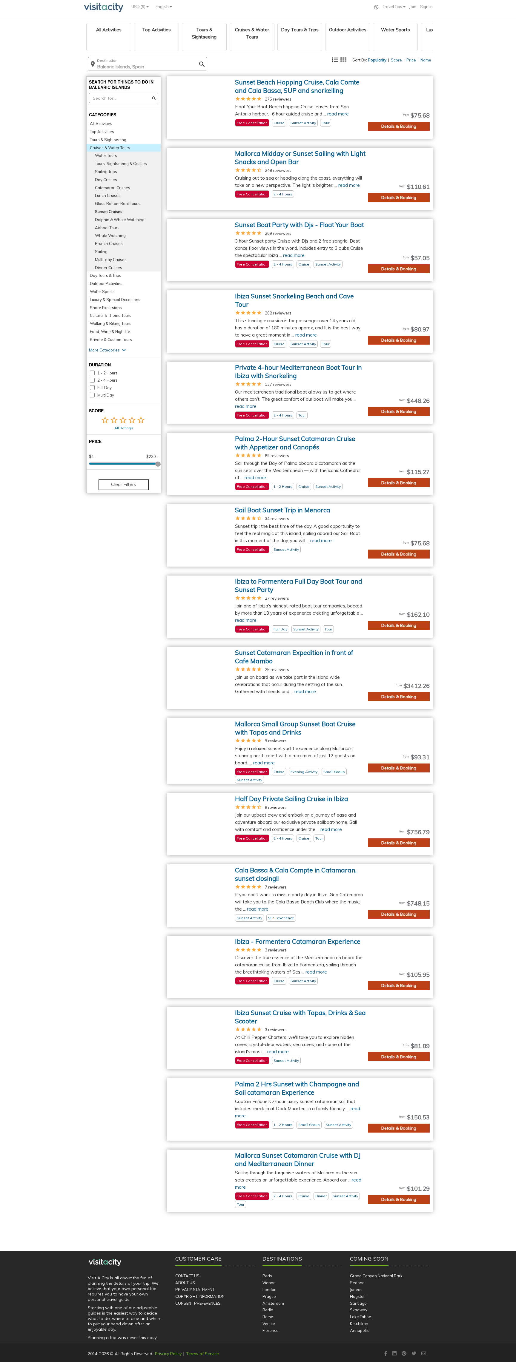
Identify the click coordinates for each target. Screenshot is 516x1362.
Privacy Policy (168, 1353)
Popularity (377, 60)
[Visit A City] (105, 1262)
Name (425, 60)
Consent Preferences (198, 1303)
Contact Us (187, 1275)
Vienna (269, 1282)
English (163, 6)
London (269, 1289)
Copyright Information (200, 1296)
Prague (269, 1296)
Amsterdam (273, 1303)
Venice (268, 1323)
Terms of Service (202, 1353)
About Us (185, 1282)
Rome (267, 1316)
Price (411, 60)
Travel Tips (393, 6)
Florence (270, 1330)
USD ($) (138, 6)
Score (396, 60)
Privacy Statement (194, 1289)
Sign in (426, 6)
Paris (267, 1275)
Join (412, 6)
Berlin (267, 1309)
